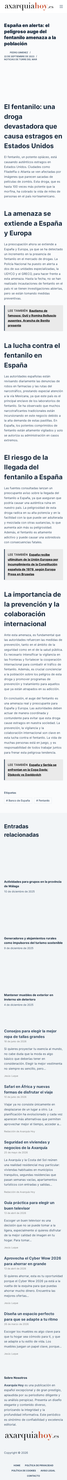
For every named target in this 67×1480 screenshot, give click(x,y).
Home (17, 1465)
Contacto (33, 1475)
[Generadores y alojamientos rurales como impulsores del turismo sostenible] (33, 915)
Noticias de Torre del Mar (20, 59)
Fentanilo (43, 800)
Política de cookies (24, 1470)
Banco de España (18, 800)
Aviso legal (48, 1470)
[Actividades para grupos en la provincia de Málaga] (33, 859)
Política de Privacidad (39, 1465)
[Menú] (61, 6)
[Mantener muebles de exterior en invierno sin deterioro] (33, 972)
